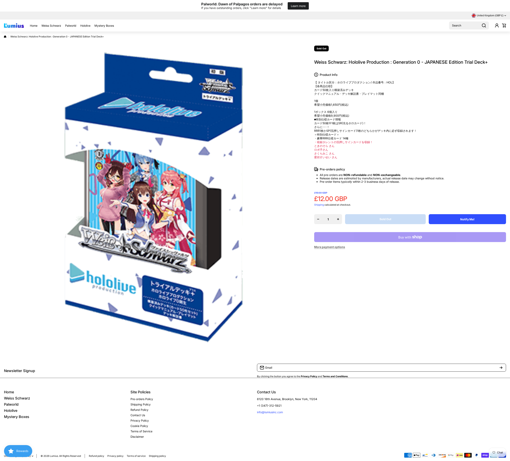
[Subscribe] (501, 368)
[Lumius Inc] (14, 25)
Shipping (319, 204)
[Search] (484, 25)
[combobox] (469, 25)
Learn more (298, 6)
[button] (504, 25)
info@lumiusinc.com (270, 412)
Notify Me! (467, 219)
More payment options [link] (329, 247)
